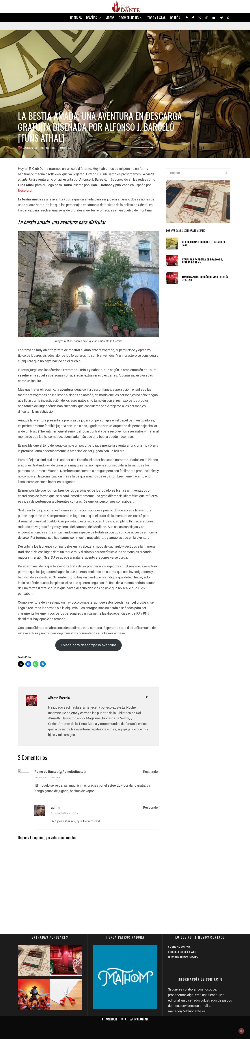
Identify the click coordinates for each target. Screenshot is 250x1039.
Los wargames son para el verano (185, 230)
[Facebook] (193, 17)
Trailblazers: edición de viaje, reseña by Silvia (205, 278)
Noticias (76, 17)
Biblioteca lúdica (47, 147)
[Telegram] (221, 17)
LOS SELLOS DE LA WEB (182, 952)
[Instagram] (206, 17)
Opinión (175, 17)
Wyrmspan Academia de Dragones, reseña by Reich (202, 261)
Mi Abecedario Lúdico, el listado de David (203, 243)
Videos (110, 17)
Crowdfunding (129, 17)
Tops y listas (156, 17)
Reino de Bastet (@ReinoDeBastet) (60, 772)
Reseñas (91, 17)
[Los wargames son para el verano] (34, 961)
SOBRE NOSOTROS (179, 946)
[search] (226, 173)
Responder (151, 772)
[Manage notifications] (241, 1031)
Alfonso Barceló (30, 147)
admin (55, 807)
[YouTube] (214, 17)
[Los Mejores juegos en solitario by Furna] (34, 995)
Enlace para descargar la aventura (88, 645)
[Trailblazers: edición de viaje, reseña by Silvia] (66, 961)
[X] (199, 17)
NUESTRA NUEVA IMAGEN (183, 957)
